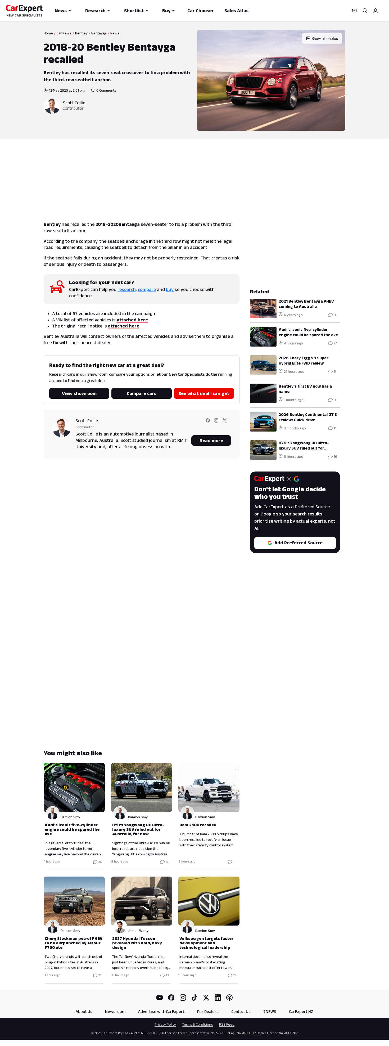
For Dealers (208, 1011)
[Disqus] (141, 538)
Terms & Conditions (197, 1024)
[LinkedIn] (218, 997)
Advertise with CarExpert (161, 1011)
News (61, 10)
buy (170, 289)
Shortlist (134, 10)
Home (48, 33)
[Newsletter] (354, 10)
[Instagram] (183, 997)
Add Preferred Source (298, 542)
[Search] (365, 10)
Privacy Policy (165, 1024)
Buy (166, 10)
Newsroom (115, 1011)
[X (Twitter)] (206, 997)
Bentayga (99, 33)
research (126, 289)
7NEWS (269, 1011)
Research (95, 10)
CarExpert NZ (301, 1011)
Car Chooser (200, 10)
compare (147, 289)
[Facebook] (171, 997)
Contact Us (241, 1011)
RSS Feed (226, 1024)
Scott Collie (74, 102)
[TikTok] (194, 997)
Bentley (81, 33)
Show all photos (324, 38)
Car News (64, 33)
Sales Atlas (236, 10)
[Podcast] (229, 997)
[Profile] (375, 10)
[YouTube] (159, 997)
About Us (84, 1011)
